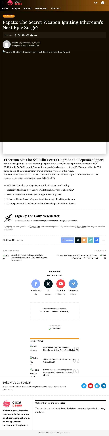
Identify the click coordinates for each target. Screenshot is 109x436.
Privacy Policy (81, 227)
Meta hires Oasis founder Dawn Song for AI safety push (34, 194)
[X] (48, 287)
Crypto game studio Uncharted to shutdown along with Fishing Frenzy (41, 203)
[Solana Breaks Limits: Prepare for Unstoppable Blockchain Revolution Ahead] (35, 372)
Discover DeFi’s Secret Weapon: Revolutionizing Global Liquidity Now (41, 199)
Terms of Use (35, 227)
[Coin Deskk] (14, 3)
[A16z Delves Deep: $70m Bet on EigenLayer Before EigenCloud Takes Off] (35, 349)
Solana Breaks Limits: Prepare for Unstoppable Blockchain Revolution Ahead (58, 372)
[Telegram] (73, 287)
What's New (9, 16)
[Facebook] (36, 287)
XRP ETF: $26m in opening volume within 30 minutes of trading (38, 185)
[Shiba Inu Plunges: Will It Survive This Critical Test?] (35, 360)
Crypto (15, 43)
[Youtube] (61, 287)
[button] (5, 3)
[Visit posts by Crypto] (7, 44)
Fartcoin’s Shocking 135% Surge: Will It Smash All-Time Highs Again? (40, 190)
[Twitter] (84, 386)
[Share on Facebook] (15, 35)
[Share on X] (19, 35)
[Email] (23, 35)
